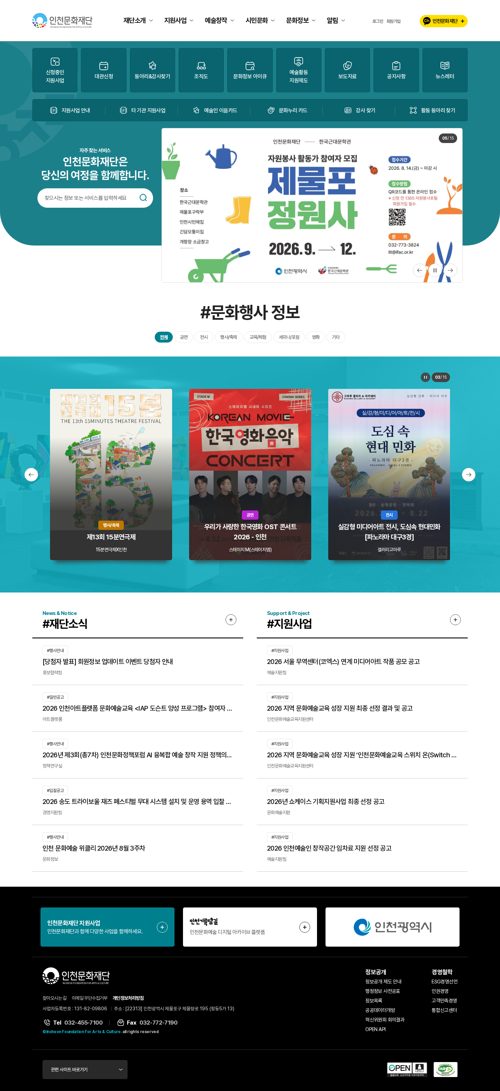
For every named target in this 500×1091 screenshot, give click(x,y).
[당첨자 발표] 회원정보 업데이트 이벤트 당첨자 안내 (108, 662)
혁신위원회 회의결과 (384, 1020)
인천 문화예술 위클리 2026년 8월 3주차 (94, 848)
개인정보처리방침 (128, 998)
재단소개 (134, 20)
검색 (143, 197)
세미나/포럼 (289, 337)
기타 (335, 337)
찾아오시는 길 (55, 998)
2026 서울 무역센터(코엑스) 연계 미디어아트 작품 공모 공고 (343, 662)
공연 (183, 337)
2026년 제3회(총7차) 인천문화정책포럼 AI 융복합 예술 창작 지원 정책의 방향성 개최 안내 (138, 755)
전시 (203, 337)
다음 (450, 270)
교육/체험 (258, 337)
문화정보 (297, 20)
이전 (420, 270)
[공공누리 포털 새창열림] (407, 1069)
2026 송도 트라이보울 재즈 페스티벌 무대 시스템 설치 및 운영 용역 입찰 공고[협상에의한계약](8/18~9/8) (138, 801)
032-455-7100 (83, 1022)
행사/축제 (228, 337)
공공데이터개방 (380, 1010)
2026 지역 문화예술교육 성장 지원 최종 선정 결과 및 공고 (340, 708)
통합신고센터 (444, 1010)
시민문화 (257, 20)
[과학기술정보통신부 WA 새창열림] (445, 1069)
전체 (163, 337)
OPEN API (375, 1029)
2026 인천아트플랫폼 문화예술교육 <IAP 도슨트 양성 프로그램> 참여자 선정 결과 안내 (138, 708)
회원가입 (393, 21)
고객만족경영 (444, 1001)
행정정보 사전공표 (382, 991)
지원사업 (175, 20)
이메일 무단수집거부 (89, 998)
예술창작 (216, 20)
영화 (315, 337)
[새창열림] (393, 927)
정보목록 (373, 1001)
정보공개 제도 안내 (383, 982)
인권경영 (440, 991)
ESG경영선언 (444, 982)
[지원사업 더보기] (455, 619)
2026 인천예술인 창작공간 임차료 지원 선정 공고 (329, 848)
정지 (435, 270)
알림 (332, 20)
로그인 (377, 21)
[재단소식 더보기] (231, 619)
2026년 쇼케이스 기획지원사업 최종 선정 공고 (325, 801)
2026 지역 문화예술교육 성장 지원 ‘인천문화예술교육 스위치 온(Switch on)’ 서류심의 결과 (362, 755)
